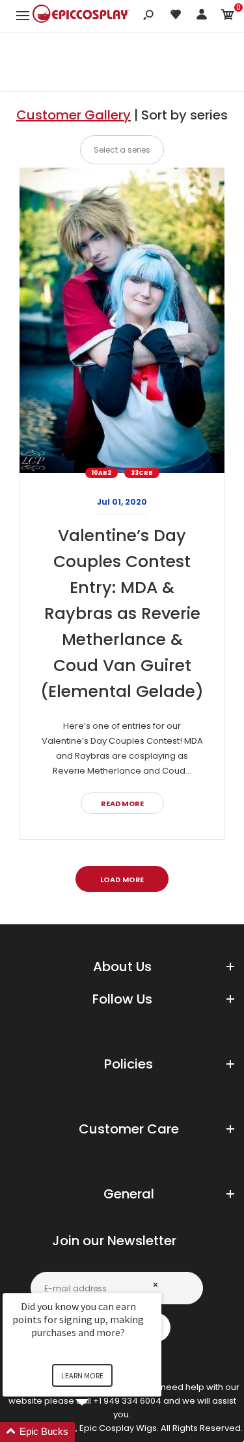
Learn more (82, 1375)
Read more (122, 803)
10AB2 (101, 473)
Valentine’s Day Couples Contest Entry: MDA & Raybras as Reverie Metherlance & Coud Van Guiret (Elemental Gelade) (122, 613)
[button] (97, 1432)
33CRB (142, 473)
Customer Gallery (73, 115)
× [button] (155, 1284)
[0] (227, 16)
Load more (122, 879)
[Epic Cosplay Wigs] (81, 16)
